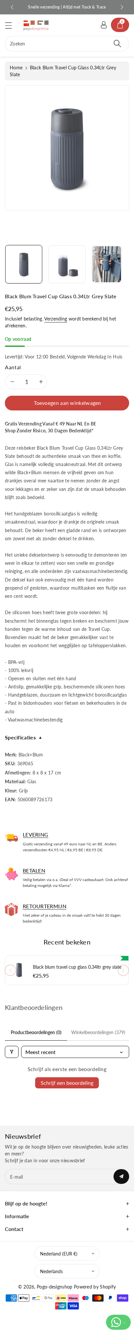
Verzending (55, 318)
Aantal (13, 367)
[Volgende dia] (122, 7)
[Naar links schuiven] (10, 970)
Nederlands (51, 1271)
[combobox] (67, 43)
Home (16, 67)
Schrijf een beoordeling (67, 1083)
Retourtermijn (44, 906)
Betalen (34, 870)
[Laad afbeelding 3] (106, 264)
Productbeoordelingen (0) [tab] (36, 1032)
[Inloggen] (104, 25)
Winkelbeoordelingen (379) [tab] (98, 1032)
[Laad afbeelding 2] (67, 264)
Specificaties (23, 737)
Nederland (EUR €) (58, 1253)
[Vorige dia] (12, 7)
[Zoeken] (117, 43)
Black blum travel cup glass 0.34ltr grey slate (77, 967)
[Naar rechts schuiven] (123, 970)
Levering (35, 834)
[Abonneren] (121, 1176)
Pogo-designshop (55, 1287)
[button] (11, 25)
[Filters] (12, 1052)
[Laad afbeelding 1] (24, 264)
